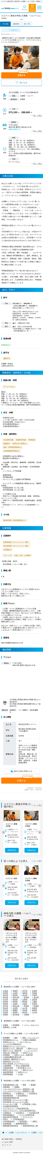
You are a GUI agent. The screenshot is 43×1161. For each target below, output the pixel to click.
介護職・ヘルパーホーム (18, 1132)
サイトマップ (6, 1145)
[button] (3, 832)
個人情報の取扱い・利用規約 (12, 1139)
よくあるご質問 (7, 1142)
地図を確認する (14, 129)
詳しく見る (37, 115)
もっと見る (37, 805)
